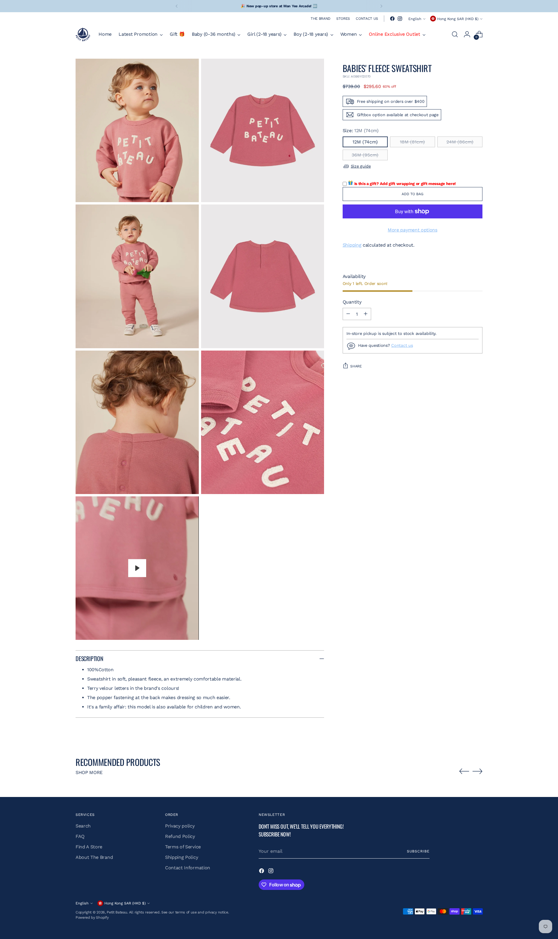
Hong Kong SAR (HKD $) (457, 19)
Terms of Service (183, 847)
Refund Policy (180, 836)
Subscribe (418, 851)
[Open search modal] (455, 34)
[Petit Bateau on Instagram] (400, 18)
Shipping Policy (181, 857)
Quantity (352, 302)
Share (356, 366)
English (414, 19)
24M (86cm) (459, 142)
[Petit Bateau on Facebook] (392, 18)
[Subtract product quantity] (348, 314)
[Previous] (176, 6)
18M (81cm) (412, 142)
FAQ (80, 836)
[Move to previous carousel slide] (464, 771)
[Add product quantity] (365, 314)
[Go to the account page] (467, 34)
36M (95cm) (365, 155)
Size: (361, 130)
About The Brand (94, 857)
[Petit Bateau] (83, 34)
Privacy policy (180, 826)
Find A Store (89, 847)
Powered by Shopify (92, 917)
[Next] (381, 6)
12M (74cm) (365, 142)
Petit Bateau (117, 912)
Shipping (352, 245)
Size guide (361, 166)
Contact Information (187, 867)
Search (83, 826)
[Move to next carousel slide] (477, 771)
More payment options (412, 230)
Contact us (402, 345)
